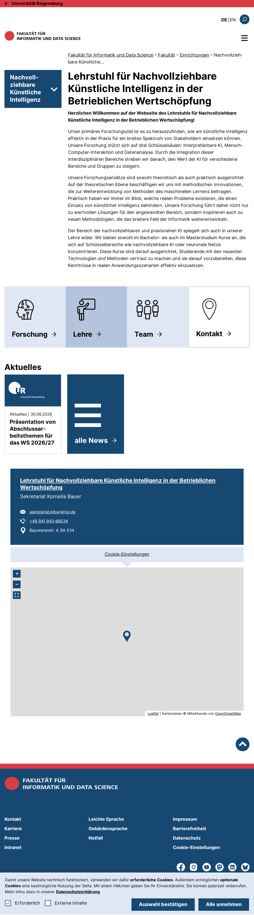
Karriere (13, 828)
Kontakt (12, 819)
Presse (12, 838)
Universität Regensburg (37, 3)
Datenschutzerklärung (78, 891)
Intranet (13, 847)
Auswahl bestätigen (163, 904)
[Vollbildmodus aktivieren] (17, 595)
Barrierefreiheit (189, 828)
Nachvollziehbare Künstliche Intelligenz (25, 88)
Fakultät (166, 55)
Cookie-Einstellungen (127, 554)
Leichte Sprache (106, 819)
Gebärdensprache (108, 828)
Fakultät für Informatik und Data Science (110, 55)
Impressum (185, 819)
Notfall (96, 838)
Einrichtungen (194, 55)
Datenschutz (187, 838)
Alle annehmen (224, 904)
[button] (127, 636)
